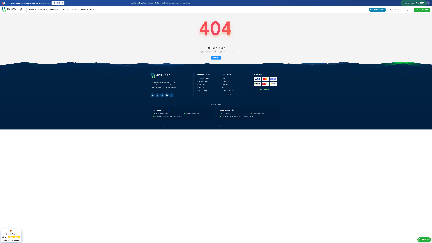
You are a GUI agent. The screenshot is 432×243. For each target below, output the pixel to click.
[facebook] (153, 95)
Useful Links (207, 126)
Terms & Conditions (228, 90)
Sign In (408, 10)
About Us (74, 9)
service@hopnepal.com (193, 113)
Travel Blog (225, 84)
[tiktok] (171, 95)
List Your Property (377, 10)
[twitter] (162, 95)
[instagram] (157, 95)
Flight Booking (202, 90)
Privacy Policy (226, 94)
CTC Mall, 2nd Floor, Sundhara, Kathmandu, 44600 (238, 116)
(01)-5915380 (227, 113)
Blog (92, 9)
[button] (32, 10)
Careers (216, 126)
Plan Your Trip (264, 89)
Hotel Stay (201, 84)
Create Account (421, 10)
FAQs (223, 87)
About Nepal (58, 3)
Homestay (200, 87)
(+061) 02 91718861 (162, 113)
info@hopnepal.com (259, 113)
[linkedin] (167, 95)
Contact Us (84, 9)
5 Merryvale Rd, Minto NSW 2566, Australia (168, 116)
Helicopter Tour (202, 81)
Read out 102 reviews (11, 240)
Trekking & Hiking (203, 78)
